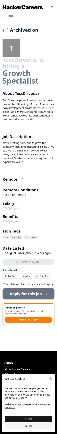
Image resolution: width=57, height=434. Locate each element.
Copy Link (44, 275)
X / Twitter (10, 275)
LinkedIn (25, 275)
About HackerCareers (17, 369)
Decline (28, 425)
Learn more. (10, 407)
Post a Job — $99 (28, 319)
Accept (28, 418)
